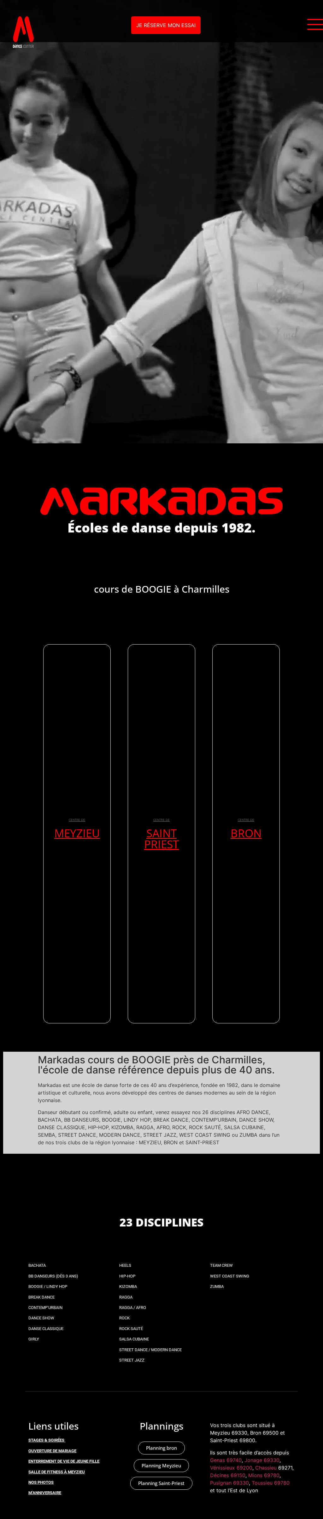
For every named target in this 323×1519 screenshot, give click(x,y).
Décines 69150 (227, 1475)
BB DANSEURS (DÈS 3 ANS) (53, 1276)
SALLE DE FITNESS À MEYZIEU (56, 1472)
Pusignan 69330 (229, 1483)
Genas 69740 (226, 1460)
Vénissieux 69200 (231, 1468)
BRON (246, 833)
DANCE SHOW (41, 1318)
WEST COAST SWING (229, 1276)
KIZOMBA (128, 1286)
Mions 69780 (263, 1475)
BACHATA (37, 1265)
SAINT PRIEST (161, 838)
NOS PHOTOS (41, 1482)
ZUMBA (217, 1286)
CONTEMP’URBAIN (45, 1307)
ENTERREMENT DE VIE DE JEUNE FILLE (63, 1461)
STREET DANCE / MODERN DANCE (150, 1349)
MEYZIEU (77, 833)
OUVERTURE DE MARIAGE (52, 1450)
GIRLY (33, 1339)
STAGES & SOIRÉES (46, 1440)
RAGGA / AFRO (132, 1307)
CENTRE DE (77, 819)
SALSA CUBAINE (134, 1339)
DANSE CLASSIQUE (45, 1328)
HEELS (125, 1265)
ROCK (124, 1318)
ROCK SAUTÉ (131, 1328)
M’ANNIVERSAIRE (44, 1492)
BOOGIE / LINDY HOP (47, 1286)
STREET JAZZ (131, 1360)
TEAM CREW (221, 1265)
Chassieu (266, 1468)
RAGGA (125, 1297)
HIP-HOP (127, 1276)
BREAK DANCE (41, 1297)
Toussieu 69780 (271, 1483)
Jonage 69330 (261, 1460)
